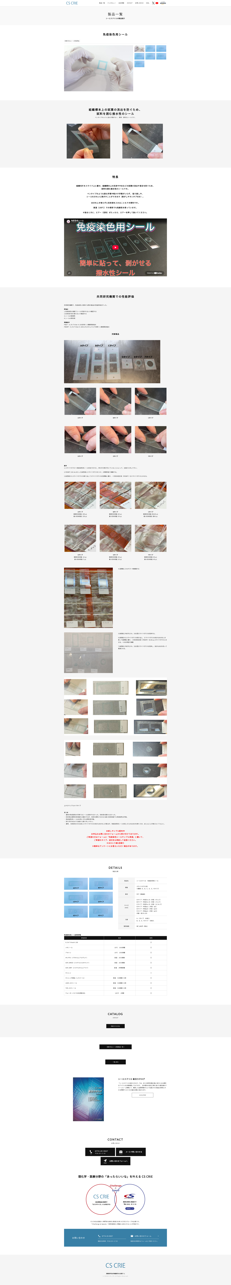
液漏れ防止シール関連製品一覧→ (115, 1047)
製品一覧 (102, 3)
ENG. (148, 3)
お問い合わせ (139, 3)
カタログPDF (142, 1095)
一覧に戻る (115, 1062)
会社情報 (121, 3)
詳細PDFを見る (115, 1026)
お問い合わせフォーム (143, 1236)
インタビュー (111, 3)
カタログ (130, 3)
